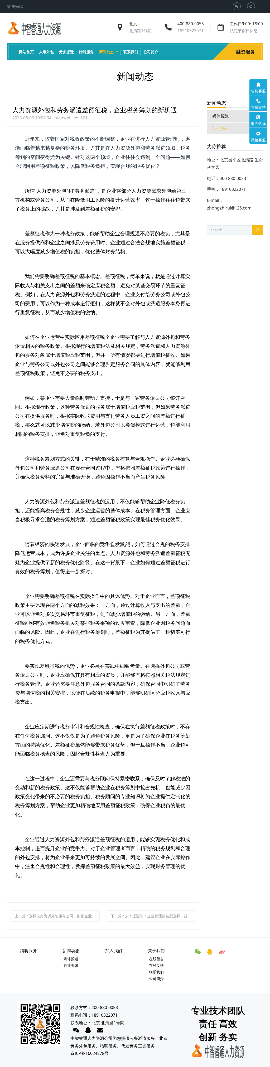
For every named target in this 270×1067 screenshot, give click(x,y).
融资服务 (245, 51)
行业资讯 (220, 128)
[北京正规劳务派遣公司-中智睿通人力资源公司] (34, 28)
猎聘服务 (108, 1046)
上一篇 (57, 915)
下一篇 (153, 915)
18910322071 (190, 30)
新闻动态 (216, 103)
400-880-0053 (190, 24)
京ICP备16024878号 (89, 1053)
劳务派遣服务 (142, 1038)
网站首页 (26, 51)
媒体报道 (220, 116)
